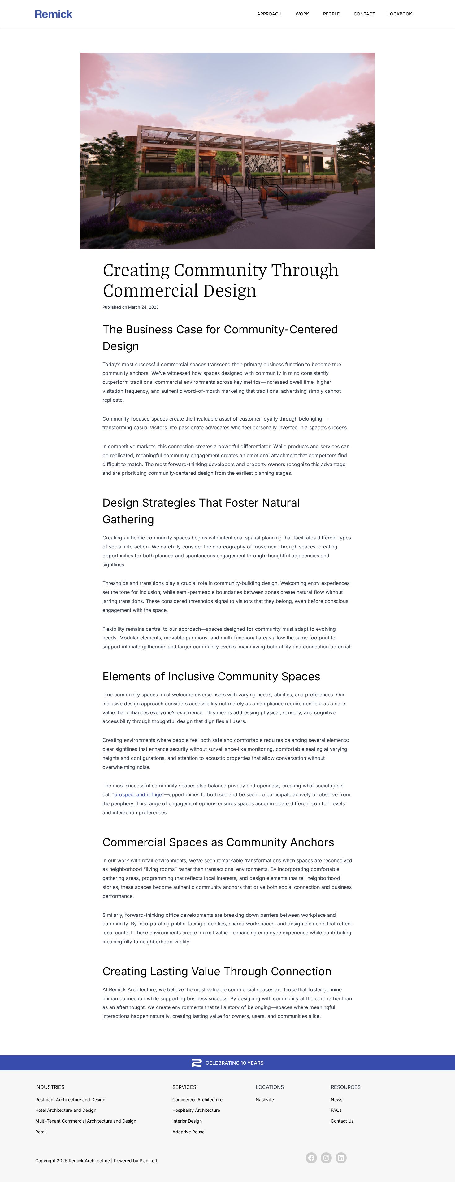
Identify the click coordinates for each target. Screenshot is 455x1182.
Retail (40, 1131)
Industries (49, 1087)
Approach (269, 13)
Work (302, 13)
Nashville (265, 1099)
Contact (364, 13)
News (336, 1099)
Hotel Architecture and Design (65, 1110)
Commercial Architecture (197, 1099)
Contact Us (342, 1121)
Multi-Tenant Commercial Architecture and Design (85, 1121)
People (331, 13)
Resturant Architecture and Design (70, 1099)
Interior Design (187, 1121)
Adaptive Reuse (188, 1131)
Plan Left (149, 1160)
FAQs (336, 1110)
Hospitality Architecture (196, 1110)
